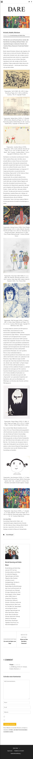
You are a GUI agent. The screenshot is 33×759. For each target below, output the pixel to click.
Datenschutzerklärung (16, 753)
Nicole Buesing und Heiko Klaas (17, 35)
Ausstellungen (9, 534)
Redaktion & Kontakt (19, 750)
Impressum (9, 750)
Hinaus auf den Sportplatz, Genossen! (24, 641)
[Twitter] (29, 1)
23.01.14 (18, 664)
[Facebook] (31, 1)
